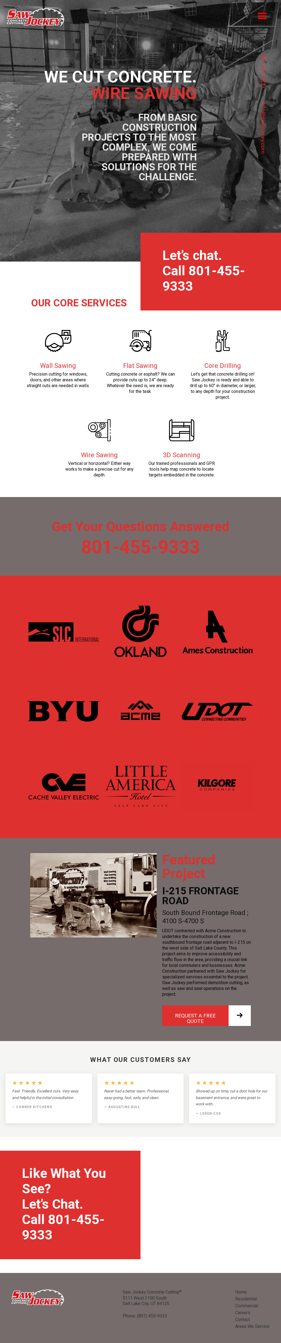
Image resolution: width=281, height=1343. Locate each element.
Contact (242, 1319)
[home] (35, 17)
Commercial (246, 1305)
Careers (242, 1312)
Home (241, 1292)
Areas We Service (252, 1326)
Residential (246, 1299)
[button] (262, 16)
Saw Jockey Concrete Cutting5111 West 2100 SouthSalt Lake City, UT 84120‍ (152, 1297)
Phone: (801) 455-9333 (145, 1316)
